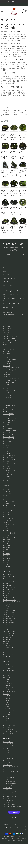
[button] (2, 11)
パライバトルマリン (8, 633)
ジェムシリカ (6, 497)
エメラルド (6, 388)
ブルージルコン (7, 681)
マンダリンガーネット (9, 721)
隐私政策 (19, 838)
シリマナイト (6, 503)
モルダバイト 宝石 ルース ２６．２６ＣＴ (4, 172)
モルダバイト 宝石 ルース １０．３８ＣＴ (4, 153)
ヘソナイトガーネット (9, 691)
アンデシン (6, 357)
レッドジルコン (7, 788)
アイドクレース (7, 328)
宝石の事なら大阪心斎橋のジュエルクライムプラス (15, 836)
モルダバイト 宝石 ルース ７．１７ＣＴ (13, 153)
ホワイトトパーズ (8, 712)
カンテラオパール (8, 428)
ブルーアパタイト (8, 677)
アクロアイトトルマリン (9, 340)
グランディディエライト (9, 430)
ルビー (5, 775)
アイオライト (6, 326)
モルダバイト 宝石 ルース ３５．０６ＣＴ (13, 172)
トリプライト (6, 593)
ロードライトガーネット (9, 804)
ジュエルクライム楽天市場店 (11, 304)
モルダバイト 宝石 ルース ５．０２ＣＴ (22, 172)
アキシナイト (6, 332)
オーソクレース (7, 395)
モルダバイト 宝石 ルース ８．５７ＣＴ (4, 190)
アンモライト (6, 366)
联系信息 (15, 840)
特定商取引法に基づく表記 (10, 278)
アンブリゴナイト (8, 363)
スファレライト (7, 535)
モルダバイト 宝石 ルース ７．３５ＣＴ (13, 190)
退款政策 (13, 838)
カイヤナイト (6, 411)
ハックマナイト (7, 629)
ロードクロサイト (8, 800)
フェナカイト (6, 664)
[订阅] (23, 254)
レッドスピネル (7, 790)
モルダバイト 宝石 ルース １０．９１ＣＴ (22, 227)
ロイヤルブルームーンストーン (11, 796)
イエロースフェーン (8, 376)
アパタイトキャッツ (8, 345)
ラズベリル (6, 760)
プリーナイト (6, 675)
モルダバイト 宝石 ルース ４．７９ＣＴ (22, 209)
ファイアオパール (8, 654)
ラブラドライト (7, 765)
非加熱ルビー (6, 639)
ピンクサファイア (8, 648)
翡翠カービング (7, 495)
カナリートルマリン (8, 414)
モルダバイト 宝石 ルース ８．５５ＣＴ (4, 134)
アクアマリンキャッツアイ (10, 336)
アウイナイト (6, 330)
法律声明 (20, 840)
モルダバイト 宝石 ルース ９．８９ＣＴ (13, 209)
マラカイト (6, 723)
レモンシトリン (7, 794)
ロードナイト (6, 802)
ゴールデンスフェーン (9, 470)
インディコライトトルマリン (11, 378)
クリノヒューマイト (8, 457)
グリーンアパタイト (8, 432)
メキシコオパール (8, 748)
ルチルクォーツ (7, 773)
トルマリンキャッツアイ (9, 600)
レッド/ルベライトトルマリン (11, 785)
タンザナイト (6, 560)
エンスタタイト (7, 393)
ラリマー (5, 769)
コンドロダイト (7, 478)
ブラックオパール (8, 668)
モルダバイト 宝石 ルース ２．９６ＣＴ (4, 209)
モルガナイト (6, 750)
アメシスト (6, 347)
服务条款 (24, 838)
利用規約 (5, 281)
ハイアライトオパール (9, 620)
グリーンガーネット (8, 574)
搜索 (4, 267)
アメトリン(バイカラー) (9, 349)
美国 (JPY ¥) (8, 827)
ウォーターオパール (8, 382)
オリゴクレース (7, 397)
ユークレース (6, 756)
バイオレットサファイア (9, 608)
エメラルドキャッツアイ (9, 391)
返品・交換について (8, 285)
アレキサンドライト (8, 353)
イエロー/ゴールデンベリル (10, 370)
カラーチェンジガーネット (10, 420)
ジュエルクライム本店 (9, 307)
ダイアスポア (6, 554)
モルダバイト (6, 752)
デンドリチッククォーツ (9, 581)
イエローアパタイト (8, 372)
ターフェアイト (7, 551)
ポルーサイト (6, 706)
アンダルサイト (7, 355)
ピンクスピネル (7, 650)
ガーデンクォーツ (8, 409)
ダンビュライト (7, 564)
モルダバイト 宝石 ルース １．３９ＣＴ (22, 134)
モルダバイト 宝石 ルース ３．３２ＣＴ (22, 153)
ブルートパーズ (7, 685)
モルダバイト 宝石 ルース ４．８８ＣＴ (4, 227)
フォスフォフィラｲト (9, 666)
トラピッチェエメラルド (9, 589)
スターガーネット (8, 518)
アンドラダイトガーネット (10, 359)
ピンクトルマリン (8, 652)
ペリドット (6, 702)
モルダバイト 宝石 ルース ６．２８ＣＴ (22, 190)
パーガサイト (6, 606)
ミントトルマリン (8, 742)
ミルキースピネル (8, 729)
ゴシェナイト (6, 472)
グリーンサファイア (8, 437)
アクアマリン (6, 334)
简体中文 (19, 827)
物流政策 (9, 840)
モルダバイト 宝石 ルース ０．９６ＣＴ (13, 134)
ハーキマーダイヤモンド (9, 604)
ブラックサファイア (8, 671)
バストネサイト (7, 627)
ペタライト (6, 694)
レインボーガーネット (9, 781)
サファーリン (6, 489)
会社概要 (5, 271)
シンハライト (6, 512)
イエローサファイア (8, 374)
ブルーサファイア (8, 679)
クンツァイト (6, 466)
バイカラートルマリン (9, 616)
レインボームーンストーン (10, 783)
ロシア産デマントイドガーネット (12, 806)
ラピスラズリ (6, 762)
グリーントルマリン (8, 443)
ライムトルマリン (8, 758)
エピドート (6, 386)
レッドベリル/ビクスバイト (10, 792)
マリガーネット (7, 719)
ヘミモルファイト (8, 698)
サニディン (6, 480)
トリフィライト (7, 591)
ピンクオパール (7, 643)
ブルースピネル (7, 683)
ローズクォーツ (7, 798)
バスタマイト (6, 625)
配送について (6, 274)
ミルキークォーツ (8, 727)
